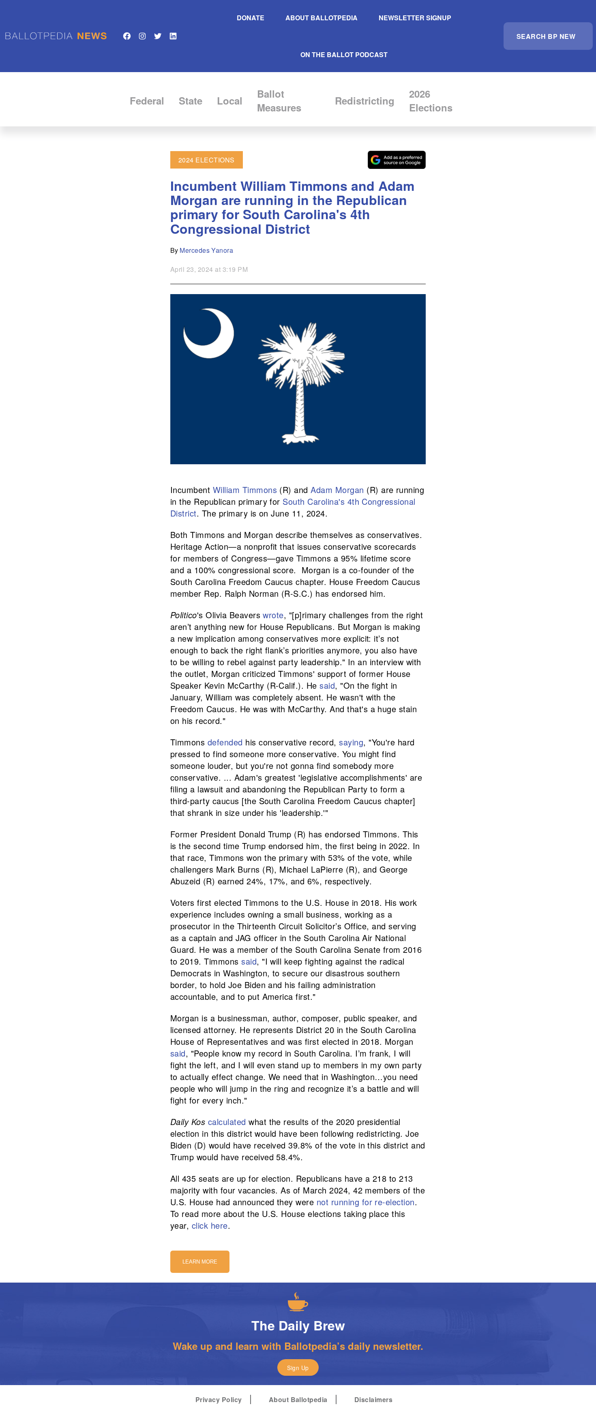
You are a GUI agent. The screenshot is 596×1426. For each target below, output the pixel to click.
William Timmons (245, 489)
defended (225, 742)
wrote (273, 615)
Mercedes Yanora (206, 250)
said (327, 685)
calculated (227, 1121)
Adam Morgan (337, 489)
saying (351, 742)
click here (210, 1225)
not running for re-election (366, 1202)
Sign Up (298, 1368)
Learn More (199, 1262)
